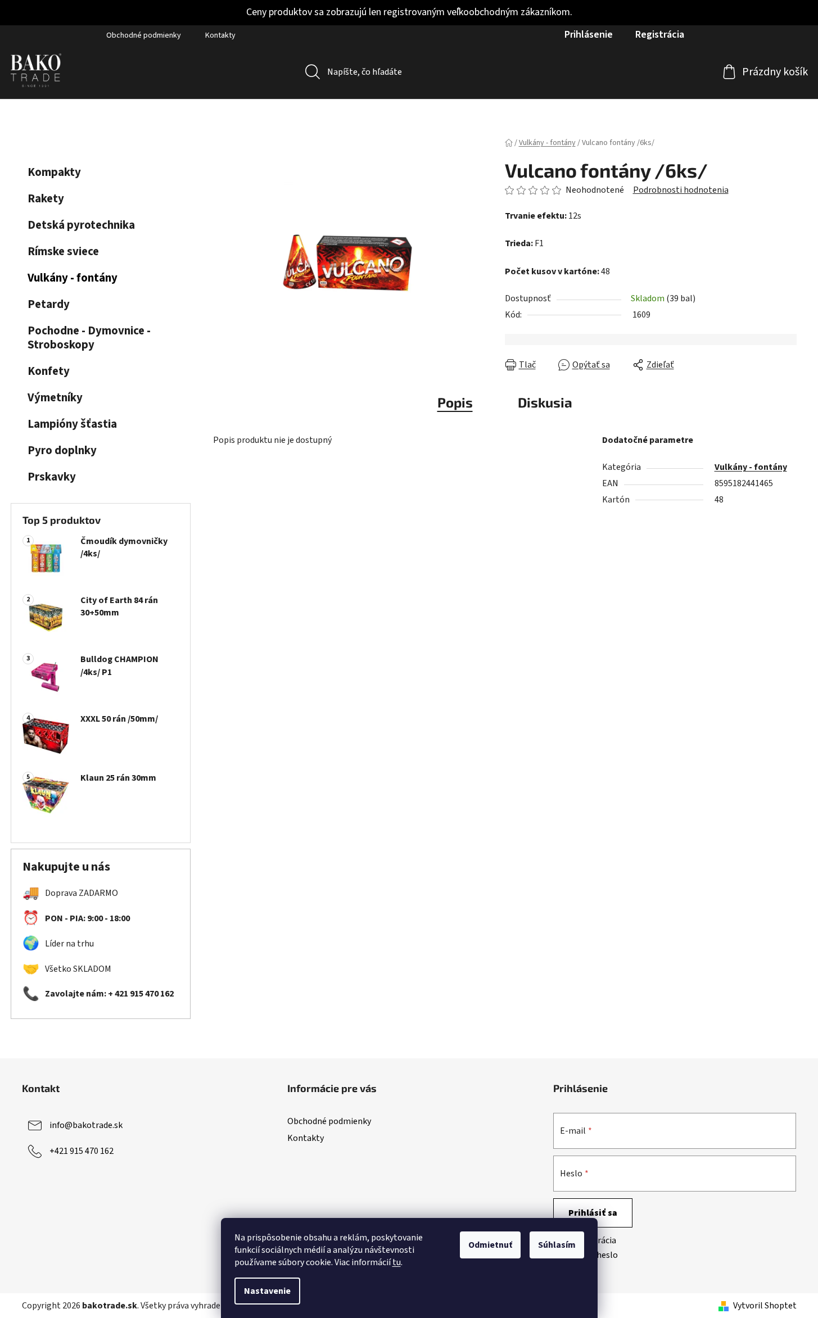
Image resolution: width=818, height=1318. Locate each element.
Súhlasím (557, 1245)
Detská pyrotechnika (81, 225)
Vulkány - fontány (72, 278)
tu (396, 1262)
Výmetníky (55, 397)
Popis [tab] (455, 402)
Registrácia (659, 35)
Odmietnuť (490, 1245)
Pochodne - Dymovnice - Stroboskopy (89, 338)
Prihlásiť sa (592, 1213)
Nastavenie (267, 1291)
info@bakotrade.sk (86, 1125)
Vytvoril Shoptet (765, 1305)
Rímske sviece (63, 251)
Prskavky (52, 477)
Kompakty (54, 172)
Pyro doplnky (62, 450)
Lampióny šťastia (72, 424)
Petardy (49, 304)
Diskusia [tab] (545, 402)
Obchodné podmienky (143, 35)
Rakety (46, 199)
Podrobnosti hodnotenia (681, 190)
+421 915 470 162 (81, 1151)
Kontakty (220, 35)
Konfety (49, 371)
